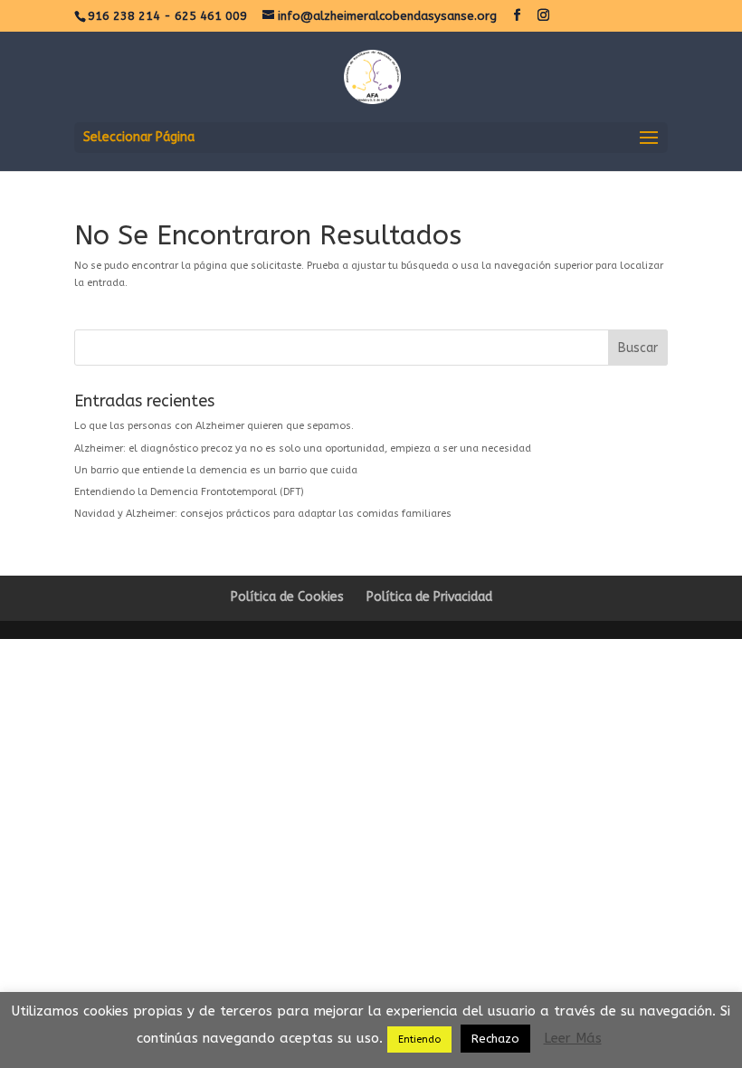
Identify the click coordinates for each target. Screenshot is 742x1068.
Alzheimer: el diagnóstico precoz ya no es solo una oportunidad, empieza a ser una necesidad (302, 448)
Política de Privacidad (429, 597)
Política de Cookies (287, 597)
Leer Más (573, 1038)
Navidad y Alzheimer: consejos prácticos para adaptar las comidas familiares (263, 514)
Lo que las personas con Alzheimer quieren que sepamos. (214, 426)
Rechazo (495, 1038)
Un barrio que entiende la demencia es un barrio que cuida (215, 470)
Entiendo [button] (419, 1039)
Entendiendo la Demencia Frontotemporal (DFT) (189, 492)
